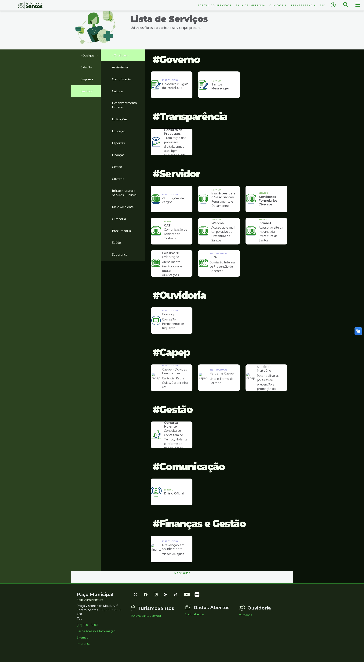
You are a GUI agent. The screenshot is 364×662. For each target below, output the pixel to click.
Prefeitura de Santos (30, 5)
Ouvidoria (278, 5)
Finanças (118, 155)
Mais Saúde (182, 573)
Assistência (120, 67)
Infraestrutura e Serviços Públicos (124, 193)
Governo (118, 179)
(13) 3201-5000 (87, 625)
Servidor (87, 91)
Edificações (119, 119)
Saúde (116, 243)
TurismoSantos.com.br (146, 615)
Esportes (118, 143)
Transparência (303, 5)
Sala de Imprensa (250, 5)
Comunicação (121, 79)
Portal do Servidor (215, 5)
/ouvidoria (245, 615)
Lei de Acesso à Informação (96, 631)
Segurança (119, 254)
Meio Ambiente (123, 207)
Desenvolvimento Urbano (124, 105)
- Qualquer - (89, 55)
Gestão (117, 167)
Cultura (117, 91)
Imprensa (83, 644)
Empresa (87, 79)
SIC (322, 5)
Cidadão (86, 67)
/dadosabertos (194, 614)
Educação (118, 131)
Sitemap (82, 637)
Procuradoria (121, 231)
